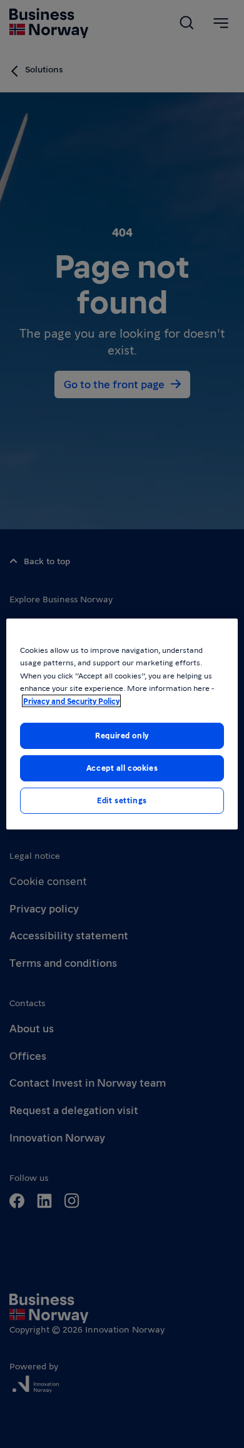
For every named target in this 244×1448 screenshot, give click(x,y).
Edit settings (121, 800)
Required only (121, 735)
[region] (122, 724)
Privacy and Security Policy (71, 701)
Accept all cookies (122, 768)
